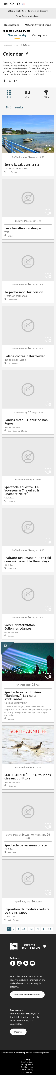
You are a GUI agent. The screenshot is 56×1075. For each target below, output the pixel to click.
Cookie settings (27, 1070)
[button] (18, 4)
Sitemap (27, 1059)
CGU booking (27, 1072)
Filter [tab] (46, 97)
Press (18, 16)
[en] (24, 4)
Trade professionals (30, 16)
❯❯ (50, 929)
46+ (31, 929)
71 (37, 929)
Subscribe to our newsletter (27, 994)
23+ (24, 929)
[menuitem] (12, 25)
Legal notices (26, 1062)
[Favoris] (12, 4)
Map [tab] (27, 97)
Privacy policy (27, 1064)
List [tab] (9, 97)
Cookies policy (27, 1067)
